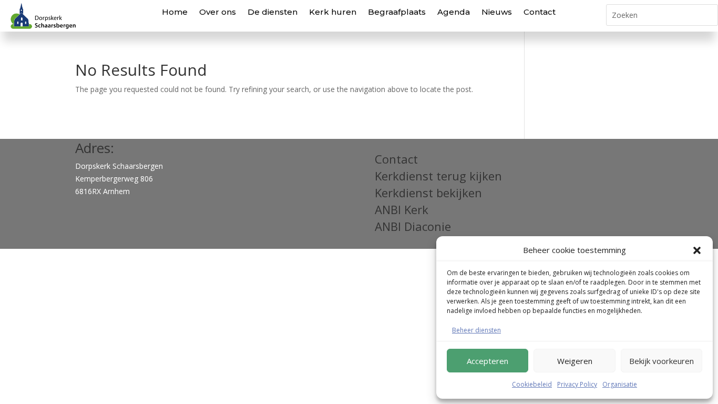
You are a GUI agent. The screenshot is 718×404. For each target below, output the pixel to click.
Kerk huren (332, 12)
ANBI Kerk (401, 209)
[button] (697, 250)
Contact (540, 12)
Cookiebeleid (532, 384)
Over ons (217, 12)
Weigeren (574, 361)
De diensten (273, 12)
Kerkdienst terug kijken (438, 176)
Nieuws (496, 12)
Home (175, 12)
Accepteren (487, 361)
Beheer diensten (476, 330)
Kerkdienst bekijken (428, 192)
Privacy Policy (577, 384)
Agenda (453, 12)
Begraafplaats (397, 12)
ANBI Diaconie (413, 226)
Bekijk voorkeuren (661, 361)
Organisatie (619, 384)
